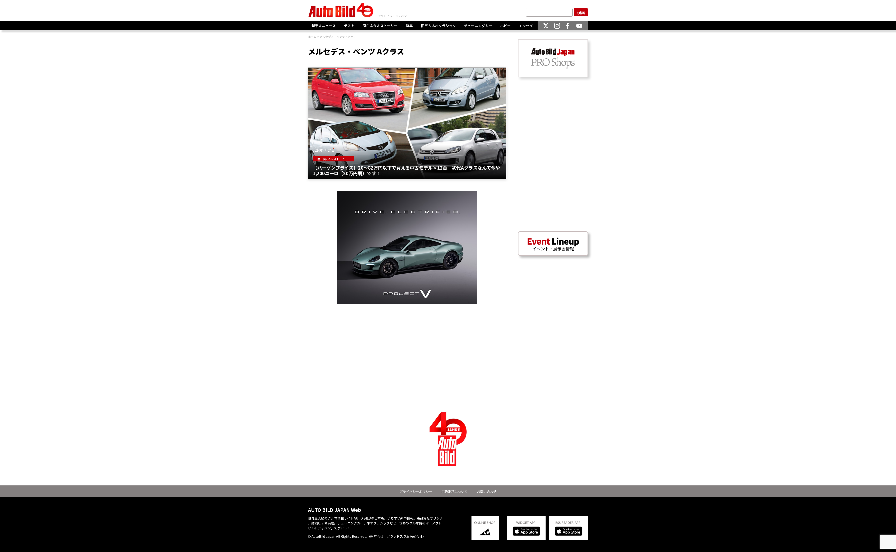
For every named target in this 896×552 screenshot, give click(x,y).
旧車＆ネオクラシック (438, 25)
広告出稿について (454, 491)
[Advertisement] (407, 337)
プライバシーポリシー (415, 491)
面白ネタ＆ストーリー (380, 25)
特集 (409, 25)
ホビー (505, 25)
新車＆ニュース (324, 25)
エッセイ (526, 25)
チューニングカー (478, 25)
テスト (349, 25)
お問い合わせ (487, 491)
